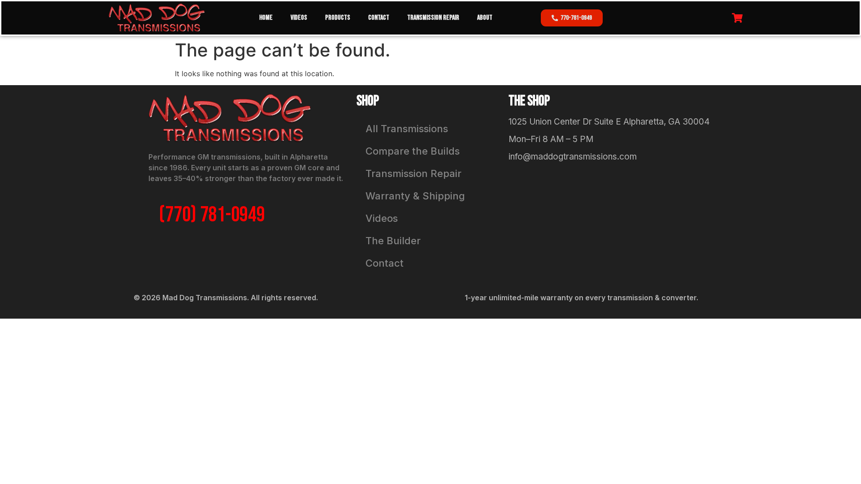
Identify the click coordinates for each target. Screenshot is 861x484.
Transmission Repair (433, 17)
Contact (378, 17)
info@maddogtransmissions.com (573, 156)
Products (337, 17)
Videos (299, 17)
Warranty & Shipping (415, 196)
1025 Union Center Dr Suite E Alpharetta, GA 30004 (609, 122)
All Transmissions (406, 128)
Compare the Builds (412, 151)
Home (266, 17)
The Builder (393, 240)
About (484, 17)
